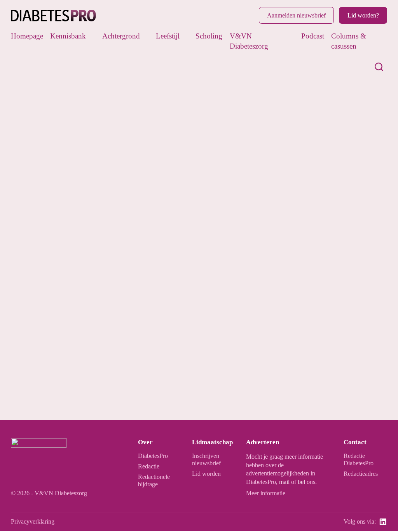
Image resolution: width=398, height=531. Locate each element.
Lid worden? (363, 15)
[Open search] (379, 67)
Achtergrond (121, 36)
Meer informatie (265, 493)
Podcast (312, 36)
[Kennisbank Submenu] (91, 36)
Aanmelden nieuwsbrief (296, 15)
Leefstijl (168, 36)
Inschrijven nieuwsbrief (206, 459)
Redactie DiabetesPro (359, 459)
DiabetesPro (153, 455)
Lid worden (206, 473)
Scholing (209, 36)
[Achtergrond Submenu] (145, 36)
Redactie (148, 466)
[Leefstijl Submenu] (185, 36)
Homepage (27, 36)
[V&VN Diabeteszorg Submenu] (290, 41)
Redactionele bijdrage (154, 480)
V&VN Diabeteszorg (249, 41)
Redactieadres (361, 473)
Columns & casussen (348, 41)
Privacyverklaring (32, 521)
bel (301, 482)
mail (284, 482)
